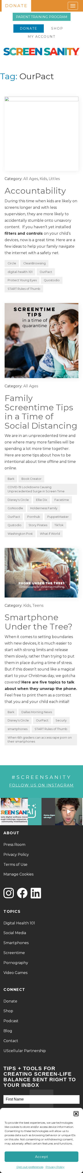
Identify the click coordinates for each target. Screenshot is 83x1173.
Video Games (15, 973)
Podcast (10, 1021)
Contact (10, 1041)
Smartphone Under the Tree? (38, 622)
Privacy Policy (55, 1167)
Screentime (14, 953)
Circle (12, 263)
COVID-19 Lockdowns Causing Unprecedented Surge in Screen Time (36, 489)
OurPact (46, 272)
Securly (61, 720)
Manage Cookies (18, 874)
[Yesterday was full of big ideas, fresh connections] (14, 811)
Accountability (35, 191)
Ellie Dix (41, 500)
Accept (41, 1156)
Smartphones (16, 943)
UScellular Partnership (24, 1051)
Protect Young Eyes (22, 280)
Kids (43, 179)
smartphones (17, 729)
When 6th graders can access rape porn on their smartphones (40, 739)
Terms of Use (15, 864)
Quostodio (52, 280)
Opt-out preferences (29, 1167)
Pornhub (33, 517)
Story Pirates (38, 525)
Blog (7, 1031)
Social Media (14, 933)
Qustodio (14, 525)
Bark (11, 479)
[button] (76, 1113)
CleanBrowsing (34, 263)
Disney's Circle (18, 500)
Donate (28, 28)
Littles (54, 179)
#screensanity (41, 777)
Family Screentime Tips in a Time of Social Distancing (41, 412)
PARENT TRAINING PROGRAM (41, 17)
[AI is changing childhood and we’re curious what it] (41, 811)
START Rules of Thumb (24, 289)
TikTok (58, 525)
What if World (50, 533)
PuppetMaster (58, 517)
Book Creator (31, 479)
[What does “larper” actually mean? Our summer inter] (68, 811)
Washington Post (20, 533)
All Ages (30, 179)
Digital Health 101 (19, 923)
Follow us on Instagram (41, 785)
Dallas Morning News (36, 712)
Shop (57, 28)
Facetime (61, 500)
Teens (37, 605)
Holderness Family (43, 508)
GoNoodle (15, 508)
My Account (41, 37)
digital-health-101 (20, 272)
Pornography (15, 963)
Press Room (14, 844)
